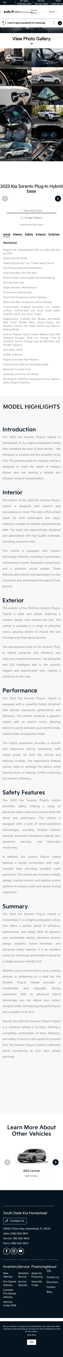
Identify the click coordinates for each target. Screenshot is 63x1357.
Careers (51, 1287)
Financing (39, 1267)
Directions (52, 1282)
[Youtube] (20, 1251)
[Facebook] (6, 1251)
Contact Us (16, 1221)
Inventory (10, 1267)
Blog (49, 1291)
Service (24, 1267)
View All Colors (33, 210)
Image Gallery (33, 217)
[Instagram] (13, 1251)
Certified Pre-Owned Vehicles (9, 1294)
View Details (31, 1176)
